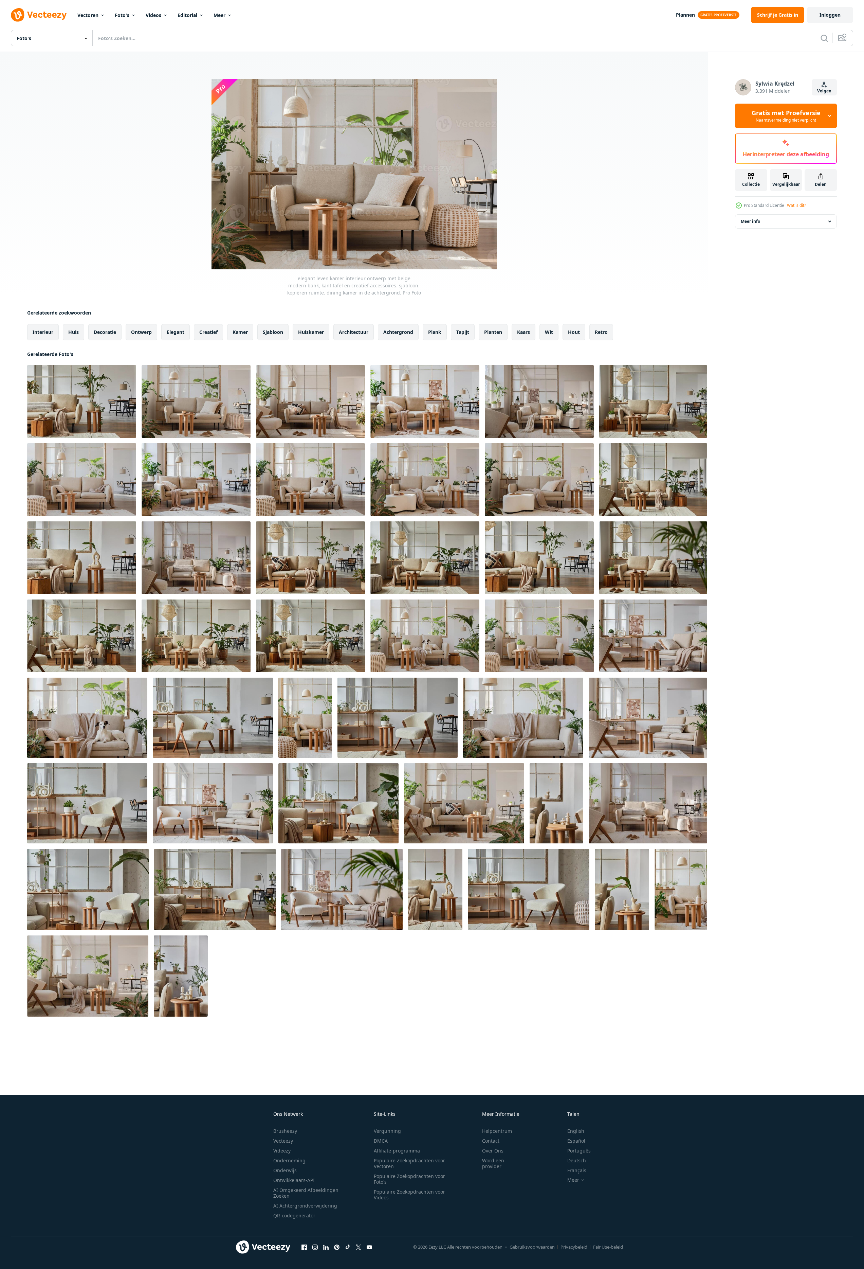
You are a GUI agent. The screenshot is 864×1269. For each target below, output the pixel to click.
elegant (175, 332)
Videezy (282, 1150)
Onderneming (289, 1160)
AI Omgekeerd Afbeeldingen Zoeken (305, 1193)
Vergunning (387, 1131)
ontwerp (141, 332)
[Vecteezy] (39, 15)
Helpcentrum (497, 1131)
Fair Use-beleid (608, 1247)
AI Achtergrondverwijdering (305, 1205)
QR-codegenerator (294, 1215)
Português (579, 1150)
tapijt (462, 332)
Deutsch (576, 1160)
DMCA (381, 1141)
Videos (153, 15)
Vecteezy (283, 1141)
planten (493, 332)
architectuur (353, 332)
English (575, 1131)
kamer (240, 332)
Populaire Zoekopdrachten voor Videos (409, 1194)
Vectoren (87, 15)
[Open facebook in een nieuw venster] (304, 1247)
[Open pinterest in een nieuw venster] (336, 1247)
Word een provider (493, 1163)
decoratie (105, 332)
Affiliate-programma (397, 1150)
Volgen (824, 91)
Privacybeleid (573, 1247)
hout (574, 332)
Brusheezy (285, 1131)
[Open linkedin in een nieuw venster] (326, 1247)
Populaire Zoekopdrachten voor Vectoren (409, 1163)
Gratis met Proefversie (786, 116)
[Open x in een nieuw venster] (358, 1247)
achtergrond (398, 332)
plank (434, 332)
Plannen (685, 15)
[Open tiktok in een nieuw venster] (347, 1247)
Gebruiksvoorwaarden (532, 1247)
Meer (219, 15)
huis (73, 332)
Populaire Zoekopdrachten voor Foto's (409, 1179)
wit (549, 332)
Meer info (750, 221)
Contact (490, 1141)
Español (576, 1141)
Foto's (122, 15)
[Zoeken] (824, 38)
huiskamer (311, 332)
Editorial (187, 15)
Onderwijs (285, 1170)
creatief (208, 332)
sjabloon (273, 332)
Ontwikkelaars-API (294, 1180)
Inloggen (830, 15)
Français (576, 1170)
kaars (523, 332)
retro (601, 332)
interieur (43, 332)
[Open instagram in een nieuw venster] (315, 1247)
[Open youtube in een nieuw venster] (369, 1247)
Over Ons (492, 1150)
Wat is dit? (796, 205)
